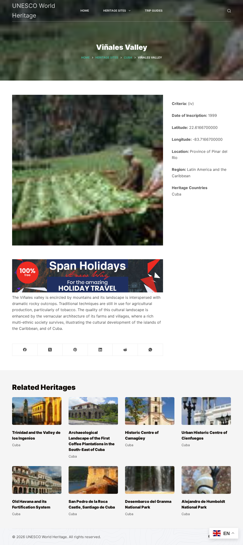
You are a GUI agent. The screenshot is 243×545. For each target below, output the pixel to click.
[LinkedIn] (100, 350)
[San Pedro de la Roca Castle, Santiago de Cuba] (93, 480)
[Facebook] (24, 350)
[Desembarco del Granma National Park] (149, 480)
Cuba (176, 194)
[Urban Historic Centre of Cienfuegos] (206, 411)
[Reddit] (125, 350)
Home (84, 10)
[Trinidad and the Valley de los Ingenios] (36, 411)
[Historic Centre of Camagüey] (149, 411)
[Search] (229, 11)
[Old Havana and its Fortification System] (36, 480)
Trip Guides (154, 10)
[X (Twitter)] (50, 350)
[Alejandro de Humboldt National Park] (206, 480)
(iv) (191, 103)
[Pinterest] (75, 350)
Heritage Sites (114, 10)
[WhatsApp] (150, 350)
